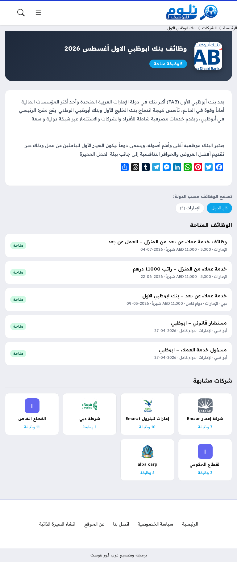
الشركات (209, 27)
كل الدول (219, 207)
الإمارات (190, 207)
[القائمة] (38, 12)
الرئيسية (230, 27)
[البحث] (21, 12)
